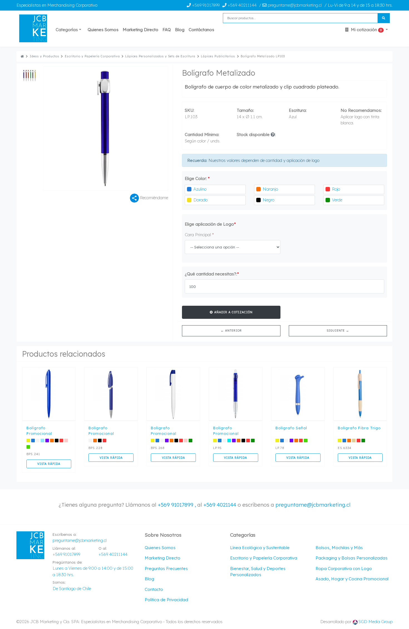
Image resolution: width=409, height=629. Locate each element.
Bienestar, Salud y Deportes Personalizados (257, 572)
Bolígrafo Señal (291, 427)
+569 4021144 (219, 504)
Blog (179, 29)
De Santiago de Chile (72, 588)
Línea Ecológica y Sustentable (260, 547)
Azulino (199, 189)
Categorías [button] (67, 29)
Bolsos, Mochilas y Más (339, 547)
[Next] (137, 128)
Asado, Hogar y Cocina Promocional (352, 578)
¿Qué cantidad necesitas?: (212, 274)
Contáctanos (201, 29)
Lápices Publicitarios (218, 56)
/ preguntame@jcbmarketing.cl (290, 5)
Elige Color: (197, 178)
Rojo (336, 189)
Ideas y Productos (44, 56)
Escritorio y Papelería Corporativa (92, 56)
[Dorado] (189, 200)
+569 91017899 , (177, 504)
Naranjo (270, 189)
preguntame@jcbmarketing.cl (313, 504)
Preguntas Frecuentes (166, 568)
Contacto (154, 589)
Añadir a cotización (233, 312)
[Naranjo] (258, 189)
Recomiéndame (153, 197)
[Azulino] (189, 189)
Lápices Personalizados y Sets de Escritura (160, 56)
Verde (337, 200)
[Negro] (258, 200)
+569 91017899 (205, 5)
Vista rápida (48, 464)
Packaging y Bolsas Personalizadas (352, 558)
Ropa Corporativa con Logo (344, 568)
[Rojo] (328, 189)
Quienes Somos (103, 29)
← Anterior (231, 330)
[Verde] (328, 200)
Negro (268, 200)
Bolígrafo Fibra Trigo (359, 427)
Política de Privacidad (166, 599)
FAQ (166, 29)
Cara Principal (199, 234)
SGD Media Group (375, 621)
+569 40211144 (241, 5)
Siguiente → (338, 330)
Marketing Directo (140, 29)
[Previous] (74, 128)
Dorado (200, 200)
